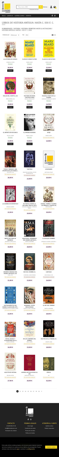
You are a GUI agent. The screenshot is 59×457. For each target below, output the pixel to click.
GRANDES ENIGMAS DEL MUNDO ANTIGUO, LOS (10, 272)
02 (20, 391)
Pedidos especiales (49, 428)
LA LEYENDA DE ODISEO (10, 59)
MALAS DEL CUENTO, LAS (10, 96)
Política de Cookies (30, 433)
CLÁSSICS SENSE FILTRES (29, 59)
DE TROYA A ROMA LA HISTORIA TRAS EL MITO (30, 204)
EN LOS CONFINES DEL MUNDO (29, 339)
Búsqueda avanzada (34, 9)
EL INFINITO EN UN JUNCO (10, 132)
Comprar (10, 70)
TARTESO (29, 169)
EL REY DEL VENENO (49, 305)
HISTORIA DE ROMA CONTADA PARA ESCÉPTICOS (29, 96)
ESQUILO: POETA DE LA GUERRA (48, 96)
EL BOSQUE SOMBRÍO (49, 238)
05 (28, 391)
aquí (18, 449)
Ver (23, 34)
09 (39, 391)
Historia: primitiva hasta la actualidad (36, 28)
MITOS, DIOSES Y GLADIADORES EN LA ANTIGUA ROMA (10, 339)
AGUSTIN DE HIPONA (10, 372)
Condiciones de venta (30, 428)
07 (33, 391)
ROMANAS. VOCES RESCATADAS (29, 306)
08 (36, 391)
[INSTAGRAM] (55, 16)
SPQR (48, 132)
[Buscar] (41, 7)
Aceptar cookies (51, 447)
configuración (31, 449)
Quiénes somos (49, 426)
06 (30, 391)
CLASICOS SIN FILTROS (48, 59)
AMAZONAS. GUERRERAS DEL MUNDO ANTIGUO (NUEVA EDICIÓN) (29, 239)
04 (25, 391)
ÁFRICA (49, 372)
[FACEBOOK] (52, 16)
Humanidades (7, 28)
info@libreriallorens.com (11, 428)
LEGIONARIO (48, 169)
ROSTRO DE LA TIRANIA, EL (49, 339)
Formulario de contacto (11, 430)
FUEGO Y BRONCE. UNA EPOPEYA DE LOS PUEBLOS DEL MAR (10, 169)
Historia (17, 28)
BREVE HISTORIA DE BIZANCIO (10, 239)
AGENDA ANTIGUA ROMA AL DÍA (29, 373)
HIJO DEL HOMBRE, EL (29, 272)
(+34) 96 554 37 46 (11, 426)
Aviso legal (30, 426)
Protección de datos (30, 430)
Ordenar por (6, 34)
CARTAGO (49, 272)
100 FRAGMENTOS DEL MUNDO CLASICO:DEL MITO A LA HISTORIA (10, 306)
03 (22, 391)
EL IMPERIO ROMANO (30, 132)
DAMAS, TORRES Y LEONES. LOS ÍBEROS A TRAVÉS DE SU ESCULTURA (49, 204)
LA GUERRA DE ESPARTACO (10, 204)
